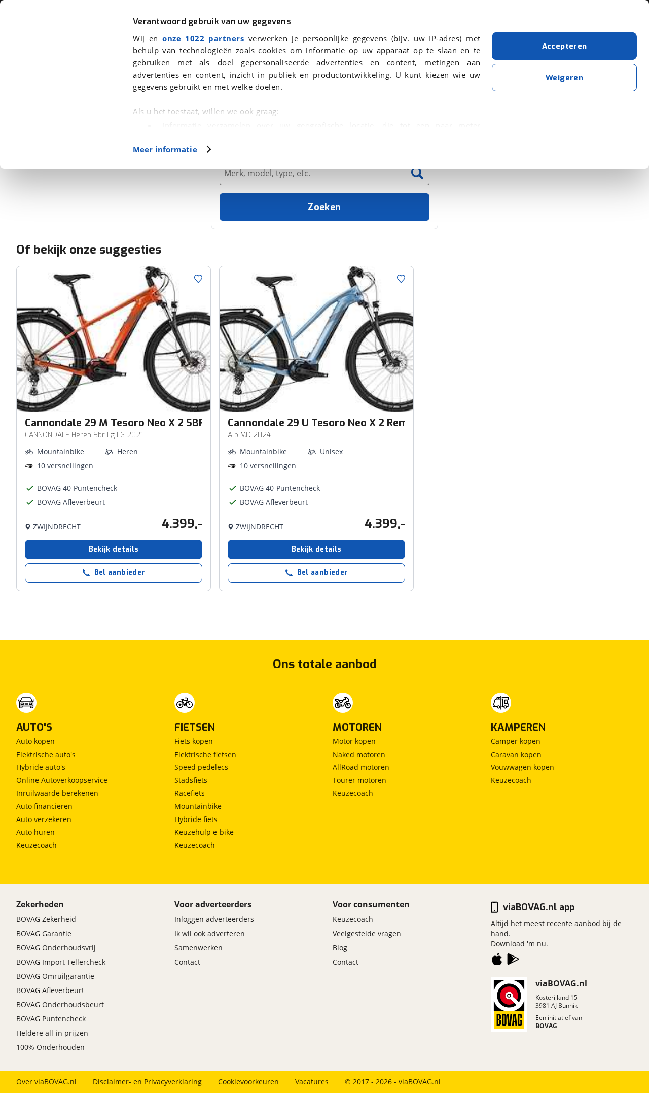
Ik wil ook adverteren (209, 933)
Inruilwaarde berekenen (57, 793)
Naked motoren (359, 754)
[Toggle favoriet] (198, 278)
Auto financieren (44, 806)
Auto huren (35, 832)
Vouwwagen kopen (522, 767)
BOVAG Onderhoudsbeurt (60, 1004)
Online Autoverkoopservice (61, 780)
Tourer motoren (359, 780)
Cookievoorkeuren (248, 1081)
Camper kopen (515, 741)
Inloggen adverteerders (214, 919)
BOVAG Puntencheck (51, 1018)
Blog (340, 947)
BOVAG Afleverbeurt (50, 990)
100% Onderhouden (50, 1047)
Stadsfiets (190, 780)
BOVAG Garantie (43, 933)
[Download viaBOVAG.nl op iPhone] (497, 961)
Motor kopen (354, 741)
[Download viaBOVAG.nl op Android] (513, 961)
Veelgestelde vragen (367, 933)
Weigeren (564, 78)
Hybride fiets (196, 819)
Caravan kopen (516, 754)
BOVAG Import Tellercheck (60, 962)
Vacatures (312, 1081)
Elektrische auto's (46, 754)
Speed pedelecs (201, 767)
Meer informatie (165, 149)
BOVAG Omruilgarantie (55, 976)
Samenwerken (198, 947)
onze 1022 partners (203, 38)
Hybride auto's (40, 767)
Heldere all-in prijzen (52, 1033)
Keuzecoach (36, 845)
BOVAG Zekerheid (46, 919)
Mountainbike (198, 806)
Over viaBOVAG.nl (46, 1081)
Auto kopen (35, 741)
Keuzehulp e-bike (204, 832)
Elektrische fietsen (205, 754)
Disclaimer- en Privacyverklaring (147, 1081)
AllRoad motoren (361, 767)
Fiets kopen (193, 741)
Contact (187, 962)
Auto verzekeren (43, 819)
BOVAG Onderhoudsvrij (56, 947)
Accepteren (564, 46)
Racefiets (189, 793)
